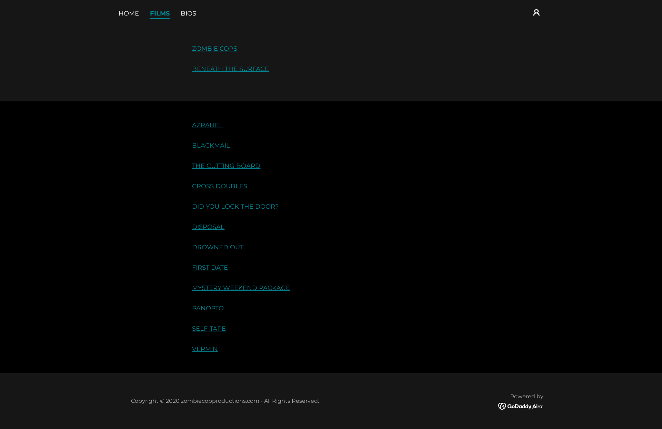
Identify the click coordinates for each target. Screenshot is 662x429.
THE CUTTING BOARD (226, 166)
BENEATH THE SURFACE (230, 69)
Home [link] (129, 13)
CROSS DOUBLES (219, 186)
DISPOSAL (208, 227)
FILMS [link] (160, 13)
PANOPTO (208, 308)
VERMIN (205, 349)
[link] (520, 406)
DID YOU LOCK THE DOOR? (235, 206)
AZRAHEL (207, 125)
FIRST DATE (210, 267)
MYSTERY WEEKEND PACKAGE (241, 288)
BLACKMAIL (211, 145)
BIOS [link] (188, 13)
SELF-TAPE (209, 328)
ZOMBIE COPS (214, 48)
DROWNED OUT (217, 247)
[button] (536, 12)
